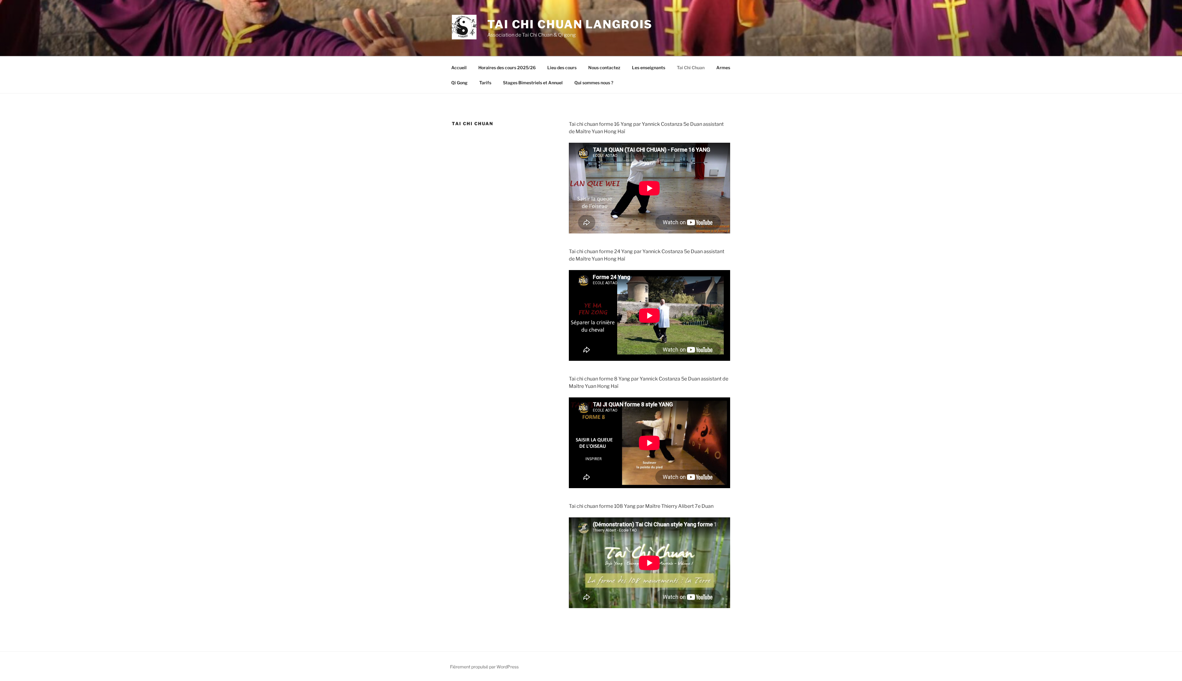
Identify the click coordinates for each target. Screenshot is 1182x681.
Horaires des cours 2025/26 (507, 67)
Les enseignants (648, 67)
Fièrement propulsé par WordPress (484, 666)
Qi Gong (459, 82)
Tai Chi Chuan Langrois (570, 24)
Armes (723, 67)
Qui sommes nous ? (593, 82)
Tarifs (485, 82)
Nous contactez (604, 67)
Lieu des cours (562, 67)
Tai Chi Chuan (691, 67)
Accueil (459, 67)
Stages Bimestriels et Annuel (533, 82)
